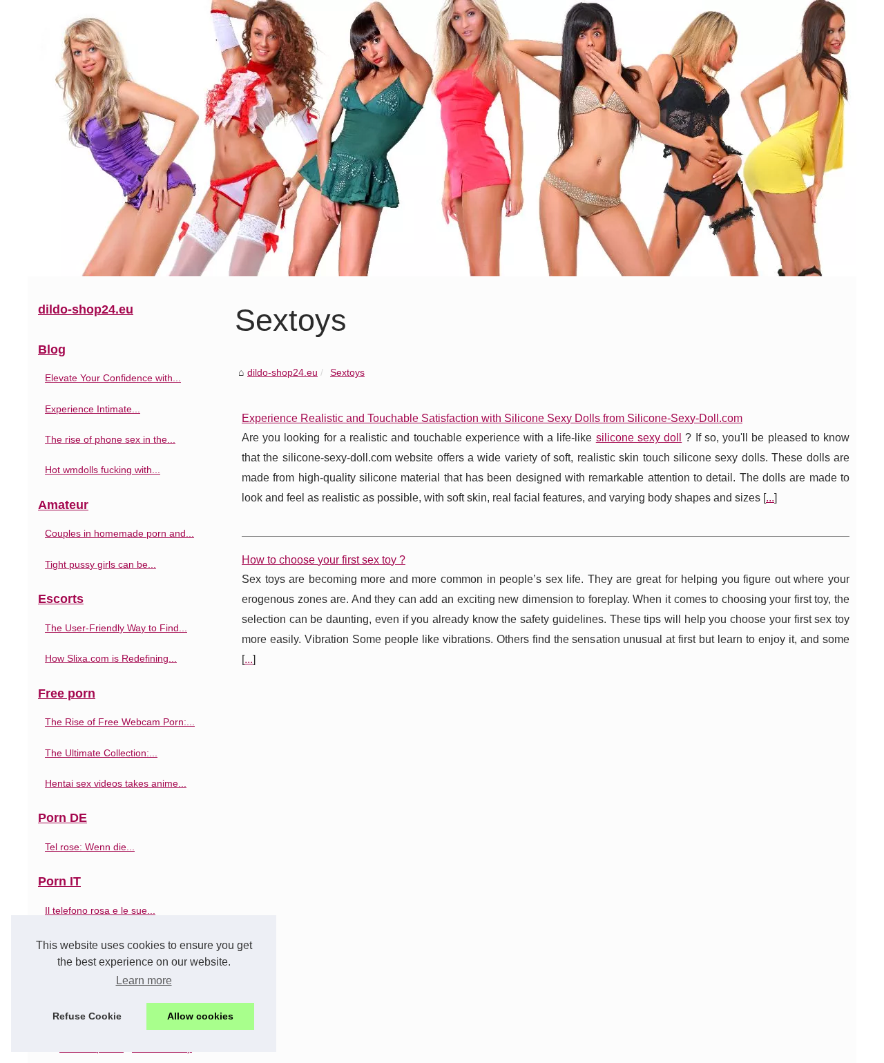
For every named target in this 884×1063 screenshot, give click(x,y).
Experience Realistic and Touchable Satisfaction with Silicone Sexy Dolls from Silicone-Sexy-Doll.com (492, 418)
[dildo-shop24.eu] (442, 138)
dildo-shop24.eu (282, 372)
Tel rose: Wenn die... (90, 846)
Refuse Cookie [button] (87, 1016)
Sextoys (347, 372)
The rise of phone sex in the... (110, 439)
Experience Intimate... (92, 408)
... (770, 498)
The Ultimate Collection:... (101, 752)
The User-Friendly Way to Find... (116, 627)
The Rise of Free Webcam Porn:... (120, 721)
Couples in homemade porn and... (119, 533)
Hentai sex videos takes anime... (115, 783)
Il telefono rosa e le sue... (100, 910)
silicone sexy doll (639, 437)
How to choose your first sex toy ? (323, 560)
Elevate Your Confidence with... (113, 377)
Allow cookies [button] (200, 1016)
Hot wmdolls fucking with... (102, 469)
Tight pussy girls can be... (100, 564)
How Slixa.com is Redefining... (111, 658)
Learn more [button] (144, 980)
